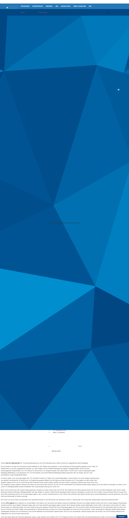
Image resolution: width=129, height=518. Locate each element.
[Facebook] (104, 6)
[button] (108, 12)
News (55, 432)
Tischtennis (61, 432)
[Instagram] (100, 6)
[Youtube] (108, 6)
